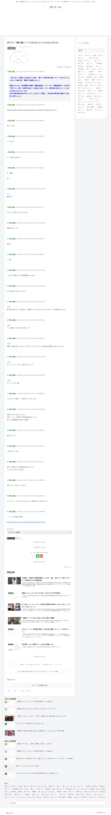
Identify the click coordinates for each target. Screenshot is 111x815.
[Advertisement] (55, 23)
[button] (103, 43)
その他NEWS (12, 538)
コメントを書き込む (39, 685)
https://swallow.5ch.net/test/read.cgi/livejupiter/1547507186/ (26, 522)
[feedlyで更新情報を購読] (37, 556)
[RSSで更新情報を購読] (41, 556)
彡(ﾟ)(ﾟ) (19, 538)
